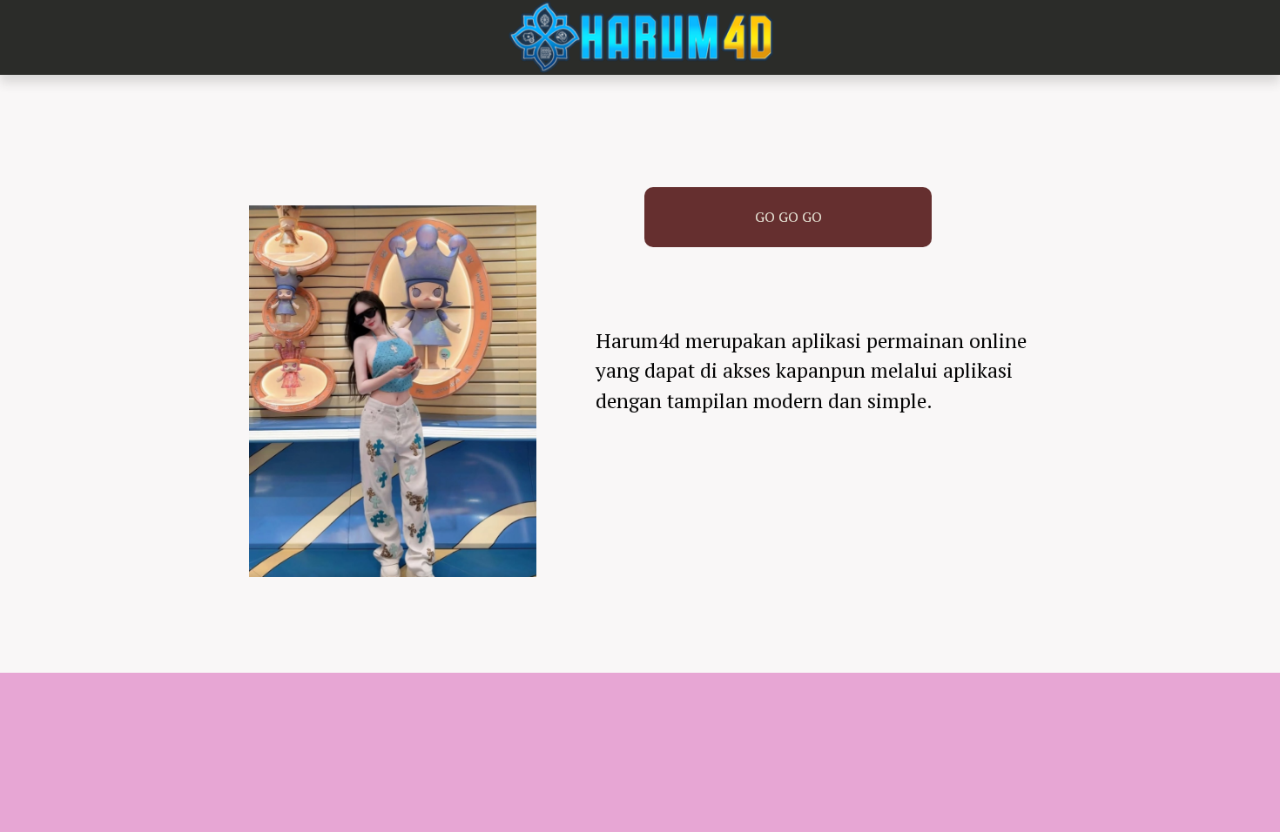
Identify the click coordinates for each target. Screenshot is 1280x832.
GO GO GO (788, 216)
